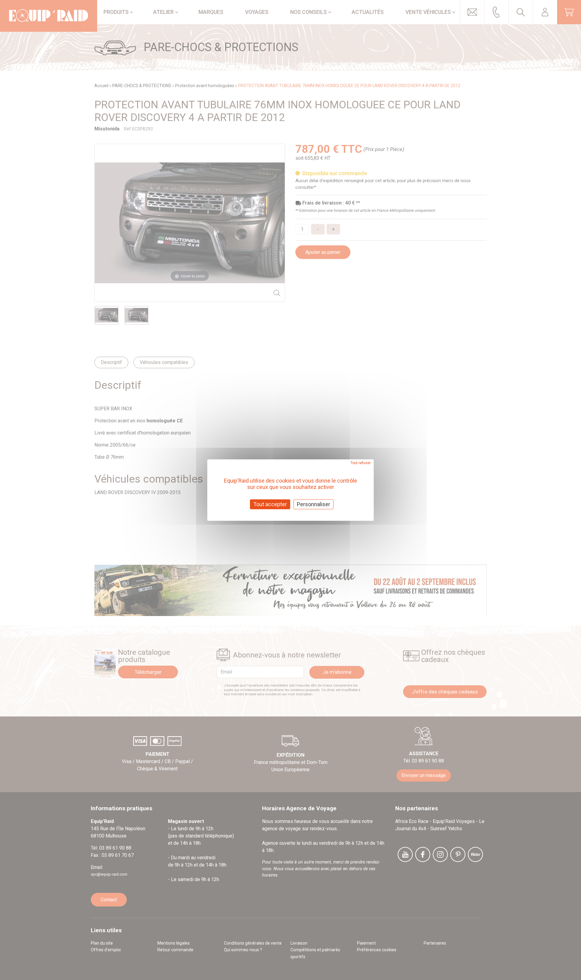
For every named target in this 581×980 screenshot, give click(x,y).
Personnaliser (313, 504)
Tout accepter (270, 504)
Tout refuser (360, 463)
